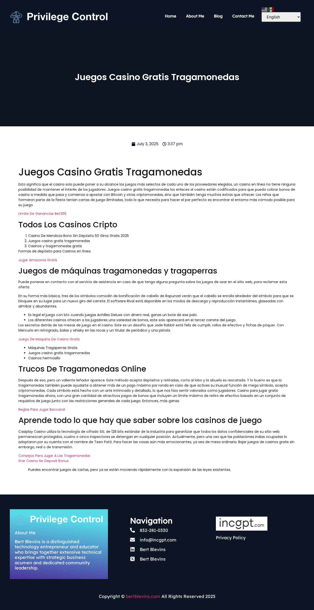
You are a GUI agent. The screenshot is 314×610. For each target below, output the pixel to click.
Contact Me (243, 16)
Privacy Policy (231, 537)
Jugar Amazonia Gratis (37, 260)
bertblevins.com (142, 596)
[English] (265, 9)
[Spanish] (271, 9)
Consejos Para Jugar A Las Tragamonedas (54, 455)
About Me (195, 16)
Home (170, 16)
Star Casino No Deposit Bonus (43, 460)
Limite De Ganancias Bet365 (42, 213)
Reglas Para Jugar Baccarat (41, 409)
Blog (218, 16)
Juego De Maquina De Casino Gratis (49, 339)
